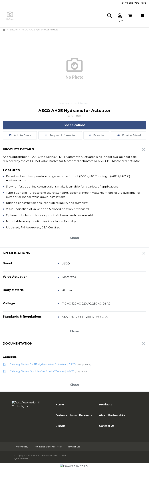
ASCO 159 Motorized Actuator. (119, 161)
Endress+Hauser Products (73, 415)
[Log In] (120, 15)
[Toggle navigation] (142, 15)
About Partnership (112, 415)
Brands (60, 426)
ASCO (79, 116)
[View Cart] (130, 15)
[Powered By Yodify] (74, 469)
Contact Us (106, 426)
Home (59, 404)
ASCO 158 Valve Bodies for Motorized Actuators (59, 161)
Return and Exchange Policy (48, 446)
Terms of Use (74, 446)
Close (74, 237)
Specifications (74, 125)
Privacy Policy (22, 446)
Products (105, 404)
